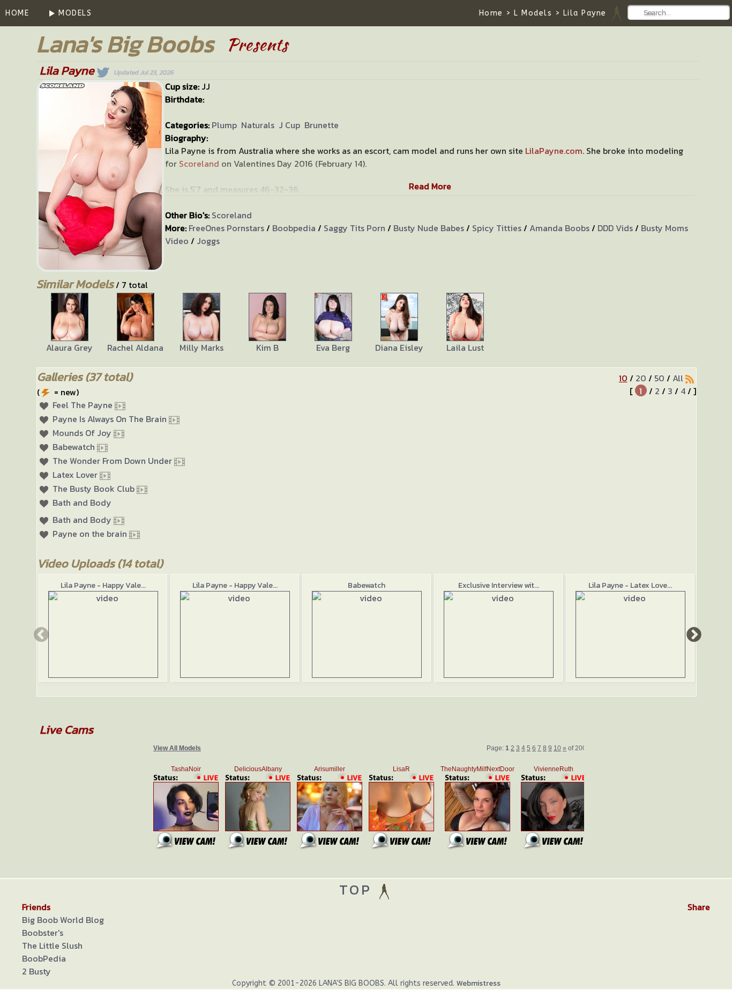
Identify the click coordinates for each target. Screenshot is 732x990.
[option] (69, 323)
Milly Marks (201, 347)
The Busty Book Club (94, 488)
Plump (224, 125)
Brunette (321, 125)
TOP (358, 889)
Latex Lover (75, 474)
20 (641, 378)
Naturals (257, 125)
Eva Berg (333, 347)
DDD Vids (615, 227)
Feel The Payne (83, 404)
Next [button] (692, 633)
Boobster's (42, 932)
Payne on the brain (90, 533)
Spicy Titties (496, 227)
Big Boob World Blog (63, 919)
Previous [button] (40, 633)
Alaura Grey (69, 347)
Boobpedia (294, 227)
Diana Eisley (399, 347)
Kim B (267, 347)
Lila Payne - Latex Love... (630, 585)
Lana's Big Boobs (125, 43)
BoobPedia (44, 958)
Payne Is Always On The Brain (110, 418)
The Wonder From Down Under (112, 460)
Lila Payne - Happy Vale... (103, 585)
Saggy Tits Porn (354, 227)
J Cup (289, 125)
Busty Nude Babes (428, 227)
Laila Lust (465, 347)
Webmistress (479, 983)
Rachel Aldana (135, 347)
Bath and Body (82, 502)
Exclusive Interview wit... (498, 585)
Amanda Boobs (559, 227)
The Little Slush (52, 945)
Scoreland (232, 215)
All (678, 378)
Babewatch (74, 446)
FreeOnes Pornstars (226, 227)
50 (659, 378)
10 (623, 378)
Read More (430, 186)
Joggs (208, 240)
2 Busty (36, 971)
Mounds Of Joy (82, 432)
